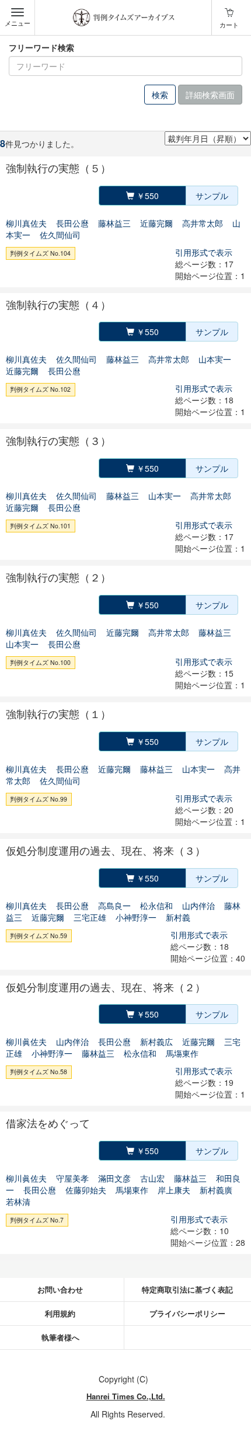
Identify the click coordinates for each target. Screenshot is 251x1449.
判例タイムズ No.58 (38, 1071)
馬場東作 (132, 1190)
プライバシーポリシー (187, 1313)
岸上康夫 (174, 1190)
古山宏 (152, 1178)
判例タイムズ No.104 (40, 253)
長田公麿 (72, 223)
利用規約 (60, 1313)
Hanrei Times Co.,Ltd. (125, 1396)
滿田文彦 (114, 1178)
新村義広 (156, 1041)
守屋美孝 (72, 1178)
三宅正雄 (90, 917)
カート (229, 24)
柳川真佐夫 (26, 223)
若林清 (18, 1201)
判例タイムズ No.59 (38, 935)
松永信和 (156, 905)
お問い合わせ (60, 1289)
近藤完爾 (156, 223)
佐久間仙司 (60, 235)
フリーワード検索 (41, 47)
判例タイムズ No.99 (38, 799)
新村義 (178, 917)
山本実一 (214, 359)
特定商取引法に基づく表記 (187, 1289)
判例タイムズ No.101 (40, 525)
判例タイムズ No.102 (40, 389)
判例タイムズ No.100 (40, 662)
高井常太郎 (202, 223)
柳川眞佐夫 (26, 1041)
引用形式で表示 (203, 252)
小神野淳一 (136, 917)
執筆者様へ (60, 1337)
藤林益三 (114, 223)
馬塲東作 (182, 1053)
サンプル (212, 195)
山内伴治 (198, 905)
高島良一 (114, 905)
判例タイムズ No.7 (37, 1219)
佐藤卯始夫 (85, 1190)
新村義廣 (216, 1190)
